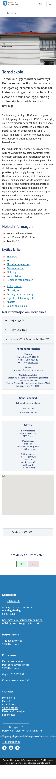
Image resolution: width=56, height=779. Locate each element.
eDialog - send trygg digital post (20, 623)
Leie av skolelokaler (17, 305)
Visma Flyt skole (15, 276)
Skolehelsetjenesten (18, 264)
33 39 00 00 (34, 357)
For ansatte (8, 714)
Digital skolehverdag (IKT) (21, 298)
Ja (22, 563)
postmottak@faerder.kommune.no (22, 620)
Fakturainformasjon (13, 711)
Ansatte (11, 301)
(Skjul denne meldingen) (38, 762)
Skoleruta (12, 256)
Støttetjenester (15, 268)
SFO (9, 260)
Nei (33, 563)
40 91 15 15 (33, 359)
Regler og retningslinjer (20, 279)
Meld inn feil (9, 697)
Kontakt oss (9, 704)
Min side (6, 701)
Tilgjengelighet (11, 741)
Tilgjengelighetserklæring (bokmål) (22, 736)
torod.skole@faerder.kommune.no (28, 370)
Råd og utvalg (14, 286)
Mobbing (11, 272)
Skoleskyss (13, 290)
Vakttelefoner (10, 707)
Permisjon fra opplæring (20, 294)
